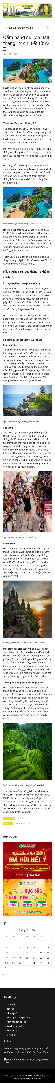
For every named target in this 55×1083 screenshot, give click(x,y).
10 (6, 952)
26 (20, 962)
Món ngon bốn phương (18, 1017)
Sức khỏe (11, 1034)
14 (34, 952)
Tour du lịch (13, 1030)
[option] (29, 28)
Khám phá (12, 1013)
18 (13, 957)
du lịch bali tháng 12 (24, 823)
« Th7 (5, 974)
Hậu (4, 54)
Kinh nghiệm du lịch (16, 1021)
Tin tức (21, 818)
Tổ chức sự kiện (15, 1026)
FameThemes (34, 1078)
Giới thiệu (11, 1004)
